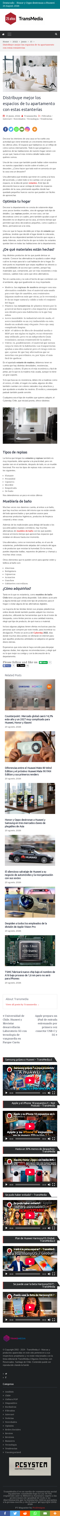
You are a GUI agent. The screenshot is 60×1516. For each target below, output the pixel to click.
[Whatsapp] (16, 127)
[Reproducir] (6, 1092)
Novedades (19, 119)
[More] (34, 127)
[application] (30, 1080)
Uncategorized (13, 1452)
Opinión (9, 1426)
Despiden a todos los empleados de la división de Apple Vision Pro (26, 925)
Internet (7, 119)
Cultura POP (11, 1399)
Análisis (9, 1391)
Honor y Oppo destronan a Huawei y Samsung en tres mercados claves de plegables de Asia (25, 823)
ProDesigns (39, 1507)
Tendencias (46, 119)
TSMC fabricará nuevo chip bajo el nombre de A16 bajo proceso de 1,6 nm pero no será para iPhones (30, 975)
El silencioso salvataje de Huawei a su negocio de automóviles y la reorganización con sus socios (29, 875)
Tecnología (33, 119)
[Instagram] (27, 127)
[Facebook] (5, 127)
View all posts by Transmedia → (22, 1004)
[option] (37, 2)
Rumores (10, 1441)
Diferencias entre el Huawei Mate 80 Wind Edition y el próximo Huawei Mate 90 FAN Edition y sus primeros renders (28, 771)
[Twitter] (11, 127)
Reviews (9, 1437)
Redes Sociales (13, 1429)
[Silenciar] (49, 1092)
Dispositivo (11, 1403)
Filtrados (46, 116)
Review (9, 1433)
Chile (8, 1395)
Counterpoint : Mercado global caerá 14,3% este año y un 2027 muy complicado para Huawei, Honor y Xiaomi (29, 719)
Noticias (9, 1418)
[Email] (21, 127)
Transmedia (30, 116)
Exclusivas (10, 1407)
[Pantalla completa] (53, 1092)
